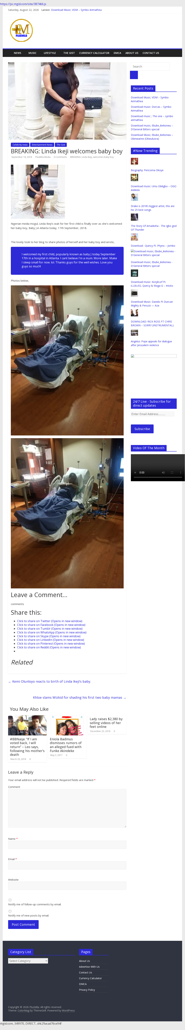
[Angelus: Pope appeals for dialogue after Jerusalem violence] (134, 331)
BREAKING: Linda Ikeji (81, 157)
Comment (14, 787)
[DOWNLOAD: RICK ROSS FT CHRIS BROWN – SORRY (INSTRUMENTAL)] (134, 311)
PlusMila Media (43, 157)
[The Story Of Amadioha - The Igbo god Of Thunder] (134, 215)
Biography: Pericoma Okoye (147, 170)
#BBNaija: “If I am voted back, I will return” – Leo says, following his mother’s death (27, 747)
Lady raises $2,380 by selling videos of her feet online (106, 723)
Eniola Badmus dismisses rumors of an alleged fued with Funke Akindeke (66, 745)
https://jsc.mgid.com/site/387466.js (23, 4)
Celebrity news (20, 144)
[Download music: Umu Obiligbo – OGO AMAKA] (134, 175)
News (17, 53)
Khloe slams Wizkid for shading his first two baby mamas (79, 697)
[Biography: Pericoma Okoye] (134, 159)
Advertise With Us (89, 966)
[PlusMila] (10, 50)
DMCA (117, 53)
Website (13, 879)
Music (32, 53)
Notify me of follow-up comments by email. (34, 904)
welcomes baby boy (103, 157)
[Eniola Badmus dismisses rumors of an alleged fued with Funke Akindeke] (67, 717)
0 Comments (60, 157)
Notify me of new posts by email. (28, 915)
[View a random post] (174, 51)
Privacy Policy (87, 989)
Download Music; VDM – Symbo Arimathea (76, 10)
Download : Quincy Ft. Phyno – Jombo (153, 245)
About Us (131, 53)
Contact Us (151, 53)
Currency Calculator (94, 53)
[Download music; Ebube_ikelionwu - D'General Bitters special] (154, 251)
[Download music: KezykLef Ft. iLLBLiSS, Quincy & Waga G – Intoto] (134, 271)
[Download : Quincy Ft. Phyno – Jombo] (134, 235)
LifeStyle (50, 53)
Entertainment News (42, 144)
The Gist (69, 53)
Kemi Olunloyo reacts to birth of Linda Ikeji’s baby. (49, 681)
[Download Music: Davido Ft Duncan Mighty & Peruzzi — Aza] (134, 291)
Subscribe (142, 429)
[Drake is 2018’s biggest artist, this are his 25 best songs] (134, 195)
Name (13, 838)
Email (12, 859)
